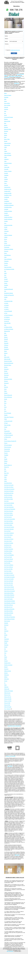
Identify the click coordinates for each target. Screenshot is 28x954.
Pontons (5, 443)
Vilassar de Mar (7, 704)
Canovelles (6, 169)
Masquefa (6, 347)
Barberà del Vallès (7, 129)
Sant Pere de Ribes (8, 553)
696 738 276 (16, 9)
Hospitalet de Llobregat (8, 293)
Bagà (5, 123)
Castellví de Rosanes (8, 219)
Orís (5, 405)
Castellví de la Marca (8, 217)
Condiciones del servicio (15, 50)
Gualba (5, 287)
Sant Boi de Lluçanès (8, 497)
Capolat (5, 177)
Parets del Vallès (7, 425)
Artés (5, 111)
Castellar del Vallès (7, 193)
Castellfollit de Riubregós (9, 205)
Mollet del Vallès (7, 359)
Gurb (5, 291)
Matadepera (6, 349)
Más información (10, 951)
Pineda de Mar (7, 431)
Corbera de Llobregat (8, 235)
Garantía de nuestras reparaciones (14, 725)
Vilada (5, 684)
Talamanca (6, 641)
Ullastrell (5, 666)
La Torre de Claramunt (8, 315)
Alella (5, 99)
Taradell (5, 642)
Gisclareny (6, 281)
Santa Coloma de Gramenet (9, 591)
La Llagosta (6, 309)
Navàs (5, 389)
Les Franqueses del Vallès (9, 269)
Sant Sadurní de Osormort (9, 575)
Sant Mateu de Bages (8, 551)
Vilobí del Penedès (7, 706)
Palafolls (5, 415)
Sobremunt (6, 630)
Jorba (5, 299)
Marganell (6, 339)
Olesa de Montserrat (8, 397)
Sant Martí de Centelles (8, 543)
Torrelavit (6, 660)
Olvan (5, 403)
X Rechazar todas (17, 951)
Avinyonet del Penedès (8, 117)
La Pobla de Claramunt (8, 435)
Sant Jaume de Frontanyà (9, 527)
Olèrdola (5, 393)
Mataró (5, 351)
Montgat (5, 371)
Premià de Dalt (7, 449)
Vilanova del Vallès (7, 698)
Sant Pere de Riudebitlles (9, 555)
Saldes (5, 479)
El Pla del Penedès (7, 433)
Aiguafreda (6, 97)
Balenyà (5, 125)
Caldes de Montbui (7, 155)
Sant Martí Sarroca (7, 547)
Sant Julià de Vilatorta (8, 535)
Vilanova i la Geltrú (7, 700)
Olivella (5, 399)
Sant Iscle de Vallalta (8, 525)
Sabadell (5, 475)
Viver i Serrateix (7, 708)
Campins (5, 165)
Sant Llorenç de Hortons (8, 539)
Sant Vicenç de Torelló (8, 585)
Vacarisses (6, 668)
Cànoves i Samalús (8, 171)
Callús (5, 161)
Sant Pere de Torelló (8, 557)
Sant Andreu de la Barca (8, 487)
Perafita (5, 427)
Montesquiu (6, 369)
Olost (5, 401)
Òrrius (5, 411)
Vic (4, 682)
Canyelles (6, 173)
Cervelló (5, 227)
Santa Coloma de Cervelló (9, 589)
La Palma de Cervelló (8, 421)
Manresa (5, 337)
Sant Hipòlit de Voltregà (8, 523)
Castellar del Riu (7, 191)
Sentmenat (6, 625)
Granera (5, 283)
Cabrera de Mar (7, 145)
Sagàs (5, 477)
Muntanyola (6, 383)
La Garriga (6, 303)
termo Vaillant (6, 77)
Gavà (5, 275)
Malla (5, 333)
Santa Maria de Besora (8, 605)
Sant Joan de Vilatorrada (8, 529)
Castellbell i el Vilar (7, 195)
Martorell (5, 341)
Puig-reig (5, 453)
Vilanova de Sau (7, 694)
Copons (5, 233)
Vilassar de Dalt (7, 702)
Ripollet (5, 463)
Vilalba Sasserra (7, 692)
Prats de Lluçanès (7, 447)
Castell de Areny (7, 187)
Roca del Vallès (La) (8, 465)
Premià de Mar (7, 451)
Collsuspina (6, 231)
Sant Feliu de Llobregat (8, 515)
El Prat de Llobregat (8, 445)
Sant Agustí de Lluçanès (8, 485)
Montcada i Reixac (7, 365)
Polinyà (5, 439)
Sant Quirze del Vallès (8, 569)
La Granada (6, 305)
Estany (5, 253)
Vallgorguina (6, 674)
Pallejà (5, 419)
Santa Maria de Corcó (8, 607)
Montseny (6, 381)
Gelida (5, 277)
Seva (5, 626)
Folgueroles (6, 261)
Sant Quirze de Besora (8, 567)
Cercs (5, 223)
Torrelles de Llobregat (8, 664)
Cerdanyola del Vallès (8, 225)
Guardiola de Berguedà (8, 289)
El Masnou (6, 345)
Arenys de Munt (7, 105)
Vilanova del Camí (7, 696)
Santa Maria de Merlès (8, 610)
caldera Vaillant (11, 76)
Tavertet (5, 646)
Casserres (6, 185)
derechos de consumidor (10, 756)
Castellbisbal (6, 197)
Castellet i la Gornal (8, 203)
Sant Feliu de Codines (8, 513)
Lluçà (5, 325)
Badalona (6, 119)
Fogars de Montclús (8, 259)
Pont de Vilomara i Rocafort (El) (10, 441)
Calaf (5, 149)
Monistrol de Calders (8, 361)
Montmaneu (6, 375)
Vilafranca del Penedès (8, 690)
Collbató (5, 229)
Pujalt (5, 457)
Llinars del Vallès (7, 323)
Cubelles (5, 237)
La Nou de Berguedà (8, 311)
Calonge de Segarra (8, 163)
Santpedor (6, 623)
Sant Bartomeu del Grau (8, 493)
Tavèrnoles (6, 644)
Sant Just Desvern (7, 537)
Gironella (5, 279)
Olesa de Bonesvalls (8, 395)
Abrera (5, 93)
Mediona (5, 353)
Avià (5, 113)
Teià (5, 648)
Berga (5, 137)
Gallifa (5, 273)
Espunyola (6, 251)
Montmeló (6, 377)
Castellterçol (6, 215)
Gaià (5, 271)
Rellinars (5, 461)
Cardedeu (6, 179)
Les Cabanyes (7, 317)
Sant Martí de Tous (7, 545)
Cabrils (5, 147)
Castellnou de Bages (8, 211)
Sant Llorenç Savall (8, 541)
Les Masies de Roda (8, 327)
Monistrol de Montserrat (8, 363)
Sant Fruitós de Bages (8, 521)
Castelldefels (6, 201)
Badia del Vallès (7, 121)
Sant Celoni (6, 501)
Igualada (5, 297)
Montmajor (6, 373)
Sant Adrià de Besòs (8, 483)
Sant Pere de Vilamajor (8, 559)
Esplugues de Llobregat (8, 249)
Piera (5, 429)
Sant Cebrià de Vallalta (8, 499)
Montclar (5, 367)
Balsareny (6, 127)
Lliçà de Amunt (7, 319)
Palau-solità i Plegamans (9, 417)
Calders (5, 151)
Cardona (5, 181)
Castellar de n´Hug (7, 189)
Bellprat (5, 135)
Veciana (5, 680)
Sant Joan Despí (7, 531)
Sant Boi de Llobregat (8, 495)
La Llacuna (6, 307)
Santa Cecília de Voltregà (9, 587)
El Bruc (5, 241)
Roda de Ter (6, 467)
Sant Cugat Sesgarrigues (9, 507)
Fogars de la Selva (7, 267)
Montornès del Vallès (8, 379)
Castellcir (6, 199)
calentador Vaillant (18, 76)
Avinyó (5, 115)
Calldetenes (6, 159)
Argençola (6, 107)
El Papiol (6, 423)
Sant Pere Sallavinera (8, 561)
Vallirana (5, 676)
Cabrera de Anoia (7, 143)
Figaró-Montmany (7, 255)
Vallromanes (6, 678)
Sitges (5, 628)
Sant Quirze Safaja (7, 571)
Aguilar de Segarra (7, 95)
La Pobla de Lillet (7, 437)
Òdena (5, 391)
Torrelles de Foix (7, 662)
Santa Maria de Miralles (8, 612)
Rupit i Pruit (6, 473)
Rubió (5, 471)
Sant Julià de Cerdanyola (9, 533)
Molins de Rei (6, 357)
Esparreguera (6, 247)
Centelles (6, 221)
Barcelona (6, 131)
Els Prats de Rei (7, 245)
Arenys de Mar (7, 103)
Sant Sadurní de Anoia (8, 573)
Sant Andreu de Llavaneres (9, 489)
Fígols (5, 257)
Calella (5, 157)
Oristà (5, 407)
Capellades (6, 175)
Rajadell (5, 459)
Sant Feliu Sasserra (8, 517)
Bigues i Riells (7, 139)
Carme (5, 183)
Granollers (6, 285)
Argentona (6, 109)
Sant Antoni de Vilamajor (8, 491)
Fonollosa (6, 263)
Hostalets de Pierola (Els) (9, 295)
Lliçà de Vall (6, 321)
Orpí (5, 409)
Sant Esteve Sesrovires (8, 511)
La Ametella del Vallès (8, 301)
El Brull (5, 243)
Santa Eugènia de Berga (8, 593)
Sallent (5, 481)
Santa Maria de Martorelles (9, 609)
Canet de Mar (6, 167)
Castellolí (6, 213)
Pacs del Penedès (7, 413)
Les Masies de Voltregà (8, 329)
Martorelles (6, 343)
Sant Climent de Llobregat (9, 503)
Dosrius (5, 239)
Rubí (5, 469)
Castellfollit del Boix (8, 207)
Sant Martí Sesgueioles (8, 549)
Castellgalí (6, 209)
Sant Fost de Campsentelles (9, 519)
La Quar (5, 313)
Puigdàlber (6, 455)
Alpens (5, 101)
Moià (5, 355)
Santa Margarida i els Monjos (9, 603)
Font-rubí (6, 265)
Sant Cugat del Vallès (8, 505)
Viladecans (6, 686)
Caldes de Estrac (7, 153)
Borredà (5, 141)
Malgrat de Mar (7, 331)
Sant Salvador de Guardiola (9, 577)
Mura (5, 385)
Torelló (5, 658)
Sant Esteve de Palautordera (9, 509)
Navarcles (6, 387)
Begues (5, 133)
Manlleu (5, 335)
